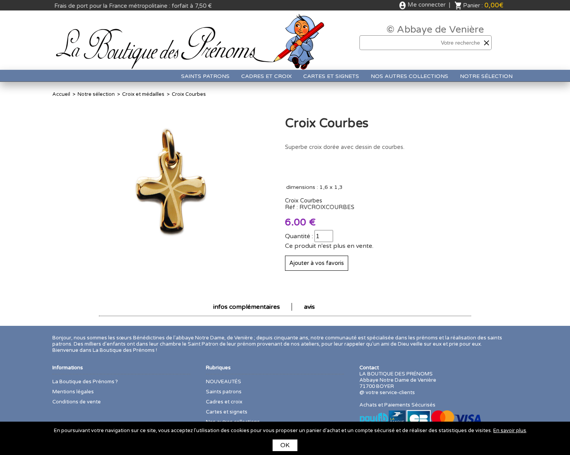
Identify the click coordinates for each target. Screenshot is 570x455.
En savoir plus (509, 430)
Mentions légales (73, 392)
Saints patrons (205, 76)
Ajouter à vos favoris (316, 263)
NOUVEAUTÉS (223, 382)
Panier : (483, 5)
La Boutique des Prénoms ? (85, 382)
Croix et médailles (143, 94)
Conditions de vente (76, 402)
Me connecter (427, 4)
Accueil (61, 94)
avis (309, 307)
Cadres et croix (266, 76)
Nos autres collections (409, 76)
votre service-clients (390, 392)
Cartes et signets (331, 76)
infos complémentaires (246, 307)
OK (285, 445)
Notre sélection (486, 76)
